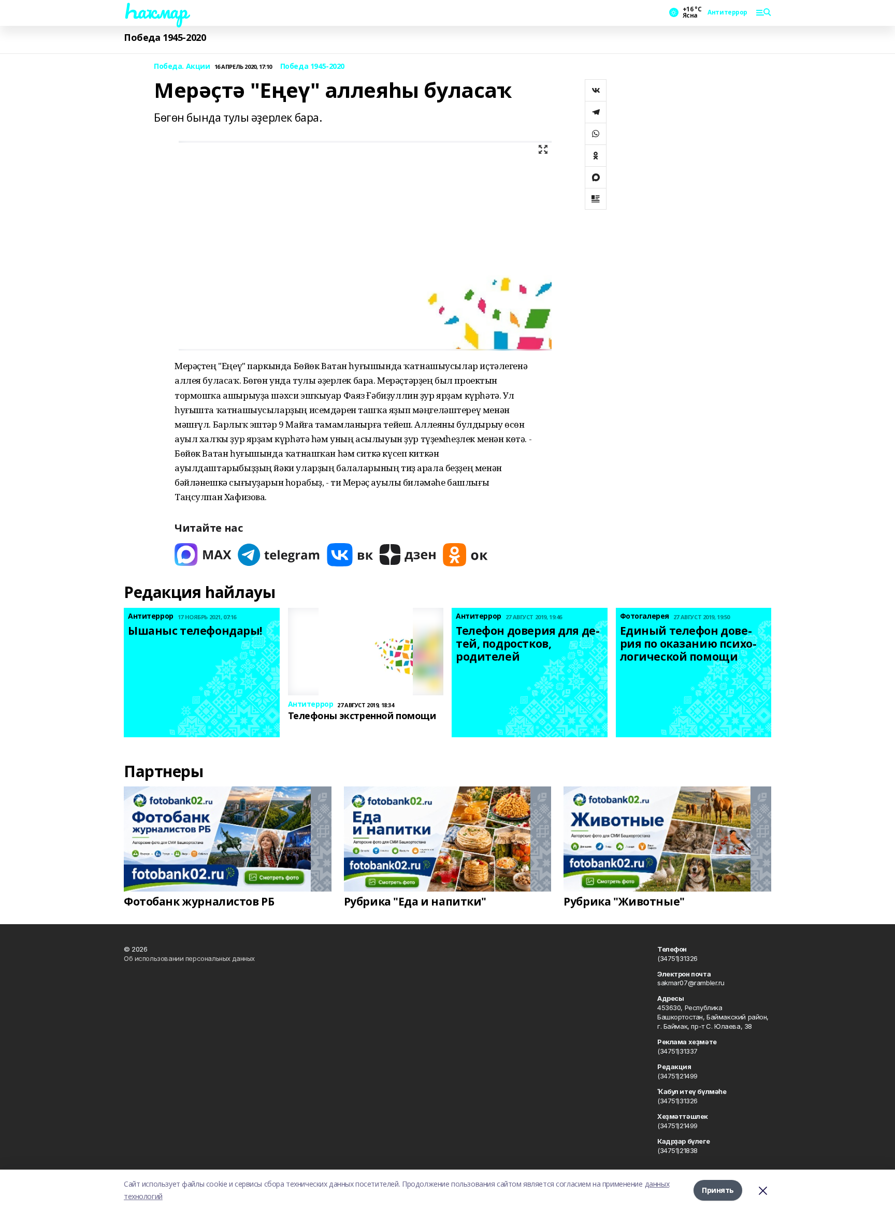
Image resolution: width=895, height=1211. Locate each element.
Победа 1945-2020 (165, 37)
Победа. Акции (182, 66)
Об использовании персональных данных (189, 958)
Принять (718, 1190)
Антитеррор (727, 12)
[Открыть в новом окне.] (203, 554)
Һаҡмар (155, 11)
